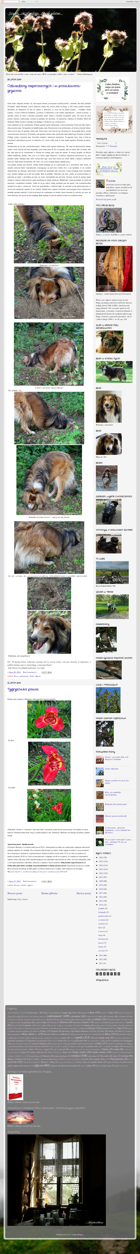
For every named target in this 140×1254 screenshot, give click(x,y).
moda (128, 1031)
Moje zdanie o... (30, 1033)
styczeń (62, 1049)
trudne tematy (99, 1052)
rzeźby (64, 1046)
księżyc (78, 1025)
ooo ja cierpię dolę (100, 1037)
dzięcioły (60, 1019)
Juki (20, 1025)
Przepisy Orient (57, 1044)
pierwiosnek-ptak (92, 1041)
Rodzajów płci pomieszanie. (116, 804)
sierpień (90, 1046)
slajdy (116, 1046)
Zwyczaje (107, 1065)
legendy (130, 1028)
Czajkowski (90, 1016)
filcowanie (81, 1019)
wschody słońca (99, 1059)
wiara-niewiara (60, 1056)
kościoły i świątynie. (57, 1025)
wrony (69, 1059)
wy (129, 1059)
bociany (120, 1013)
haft (44, 1022)
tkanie (65, 1052)
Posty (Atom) (23, 899)
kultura (83, 1028)
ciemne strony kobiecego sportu (34, 1016)
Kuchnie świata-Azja (32, 1028)
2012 (101, 959)
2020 (101, 881)
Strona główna (49, 893)
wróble (76, 1059)
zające (109, 1062)
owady (60, 1040)
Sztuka (105, 1049)
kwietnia (102, 939)
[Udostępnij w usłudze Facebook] (49, 672)
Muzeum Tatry (121, 1034)
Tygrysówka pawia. (23, 689)
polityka (116, 1040)
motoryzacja (78, 1034)
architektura (55, 1012)
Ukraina (10, 1056)
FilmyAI (110, 1019)
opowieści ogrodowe (15, 1040)
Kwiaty (17, 885)
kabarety (28, 1025)
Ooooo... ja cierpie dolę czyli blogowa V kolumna (116, 758)
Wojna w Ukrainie (14, 1059)
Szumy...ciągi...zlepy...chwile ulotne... (35, 13)
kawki (38, 1025)
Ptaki (32, 676)
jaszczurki (114, 1022)
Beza (16, 676)
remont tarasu (33, 1046)
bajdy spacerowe (69, 1012)
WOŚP (62, 1059)
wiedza (23, 885)
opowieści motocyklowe (122, 1038)
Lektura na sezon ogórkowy (20, 1031)
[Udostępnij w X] (47, 672)
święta (23, 1052)
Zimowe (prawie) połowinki (116, 816)
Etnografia (70, 1019)
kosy (44, 1025)
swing (71, 1049)
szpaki (87, 1049)
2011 (101, 963)
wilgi (115, 1056)
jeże (13, 1025)
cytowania (75, 1016)
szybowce (127, 1049)
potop (13, 1044)
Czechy (99, 1016)
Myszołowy (14, 1038)
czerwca (101, 931)
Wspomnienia (116, 1058)
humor (86, 1022)
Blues (111, 1012)
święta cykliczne (36, 1052)
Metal (121, 1031)
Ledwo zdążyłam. (112, 768)
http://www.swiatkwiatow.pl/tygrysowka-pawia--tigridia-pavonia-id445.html (41, 871)
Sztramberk (95, 1049)
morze (57, 1034)
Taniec (50, 1052)
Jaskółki (105, 1022)
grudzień (27, 1022)
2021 (101, 877)
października (103, 916)
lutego (101, 946)
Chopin (10, 1016)
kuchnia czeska (99, 1025)
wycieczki (12, 1061)
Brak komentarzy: (30, 672)
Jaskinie (97, 1022)
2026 (101, 857)
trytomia (114, 1052)
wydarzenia (26, 1062)
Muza (107, 1033)
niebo (63, 1037)
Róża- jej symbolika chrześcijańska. (113, 793)
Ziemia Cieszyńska (69, 1065)
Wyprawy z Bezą (47, 1062)
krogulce (70, 1025)
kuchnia (87, 1025)
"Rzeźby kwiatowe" (13, 1013)
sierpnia (101, 923)
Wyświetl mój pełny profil (106, 199)
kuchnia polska (111, 1025)
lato (120, 1028)
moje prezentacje (13, 1034)
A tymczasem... (33, 1012)
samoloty (73, 1046)
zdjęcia (37, 676)
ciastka (18, 1016)
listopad (54, 1031)
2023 (101, 869)
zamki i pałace (13, 1065)
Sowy (32, 1049)
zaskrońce (26, 1066)
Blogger (80, 1234)
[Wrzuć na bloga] (45, 672)
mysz (131, 1034)
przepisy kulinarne (39, 1043)
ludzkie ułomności (81, 1031)
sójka (40, 1049)
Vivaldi (17, 1056)
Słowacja (126, 1046)
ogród (78, 1037)
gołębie (12, 1022)
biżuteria (103, 1013)
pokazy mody (105, 1040)
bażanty (84, 1012)
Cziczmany (122, 1016)
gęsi (131, 1019)
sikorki (100, 1046)
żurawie (123, 1066)
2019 (101, 885)
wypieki (35, 1062)
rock (43, 1046)
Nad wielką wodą (27, 1038)
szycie (9, 1052)
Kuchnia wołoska (124, 1025)
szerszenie (79, 1049)
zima (89, 1065)
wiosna (124, 1055)
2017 (101, 893)
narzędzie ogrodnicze (44, 1038)
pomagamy (128, 1040)
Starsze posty (83, 893)
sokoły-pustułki (22, 1049)
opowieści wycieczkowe (37, 1040)
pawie (69, 1041)
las (114, 1028)
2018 (101, 889)
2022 (101, 873)
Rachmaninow (120, 1044)
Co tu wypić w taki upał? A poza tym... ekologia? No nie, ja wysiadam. (118, 841)
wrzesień (84, 1059)
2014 (101, 904)
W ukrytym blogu (33, 1056)
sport (47, 1049)
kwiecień (105, 1028)
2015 (101, 901)
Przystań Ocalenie (87, 1043)
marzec (111, 1031)
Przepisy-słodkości (70, 1043)
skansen (108, 1046)
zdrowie (54, 1065)
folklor (118, 1019)
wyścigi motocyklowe (65, 1062)
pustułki (110, 1044)
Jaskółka (112, 180)
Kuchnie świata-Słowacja (52, 1028)
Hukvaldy (76, 1022)
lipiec (44, 1031)
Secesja (81, 1046)
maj (102, 1031)
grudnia (101, 908)
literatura (66, 1031)
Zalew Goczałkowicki (122, 1062)
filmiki (98, 1019)
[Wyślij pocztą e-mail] (42, 672)
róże (51, 1046)
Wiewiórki (104, 1056)
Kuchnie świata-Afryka (14, 1028)
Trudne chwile (79, 1052)
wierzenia (92, 1056)
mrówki (88, 1034)
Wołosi (29, 1059)
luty (94, 1031)
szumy (116, 1049)
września (102, 919)
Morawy (47, 1034)
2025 (101, 861)
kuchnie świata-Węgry (71, 1028)
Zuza (98, 1066)
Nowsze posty (14, 893)
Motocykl (66, 1034)
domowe (12, 1019)
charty (128, 1013)
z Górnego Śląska (81, 1062)
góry (18, 1022)
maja (100, 935)
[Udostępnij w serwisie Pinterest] (51, 672)
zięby (82, 1066)
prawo (27, 1044)
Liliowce (36, 1031)
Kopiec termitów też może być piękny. (117, 781)
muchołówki (97, 1034)
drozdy (49, 1019)
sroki (54, 1049)
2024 (101, 865)
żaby (116, 1066)
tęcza (58, 1052)
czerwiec (110, 1016)
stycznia (101, 950)
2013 (101, 955)
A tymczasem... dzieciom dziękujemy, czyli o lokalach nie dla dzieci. (117, 830)
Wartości (46, 1056)
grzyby (37, 1022)
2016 (101, 897)
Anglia (45, 1012)
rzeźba (57, 1046)
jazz (123, 1022)
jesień (130, 1022)
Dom (131, 1016)
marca (101, 942)
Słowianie (11, 1049)
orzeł (53, 1041)
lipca (100, 927)
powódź (20, 1044)
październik (78, 1040)
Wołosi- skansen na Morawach (46, 1059)
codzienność (24, 676)
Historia (64, 1022)
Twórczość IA (125, 1052)
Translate (113, 146)
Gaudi (125, 1019)
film (89, 1019)
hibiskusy (53, 1022)
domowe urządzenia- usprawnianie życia (31, 1019)
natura (56, 1038)
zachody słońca (96, 1062)
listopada (102, 912)
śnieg (16, 1052)
